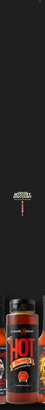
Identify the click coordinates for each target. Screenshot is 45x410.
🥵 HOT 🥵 (22, 208)
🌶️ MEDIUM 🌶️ (22, 205)
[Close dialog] (40, 1)
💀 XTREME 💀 (22, 211)
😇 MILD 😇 (22, 202)
